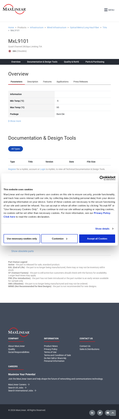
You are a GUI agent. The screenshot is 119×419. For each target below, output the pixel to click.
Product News (51, 346)
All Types (15, 149)
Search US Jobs (16, 387)
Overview (15, 62)
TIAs (105, 27)
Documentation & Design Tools (42, 62)
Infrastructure (36, 27)
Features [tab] (47, 81)
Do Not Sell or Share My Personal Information (55, 359)
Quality (11, 349)
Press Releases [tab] (80, 81)
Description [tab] (32, 81)
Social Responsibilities (18, 352)
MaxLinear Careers (17, 384)
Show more (15, 121)
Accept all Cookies (97, 238)
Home (11, 27)
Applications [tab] (62, 81)
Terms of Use (50, 352)
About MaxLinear (16, 346)
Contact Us (85, 346)
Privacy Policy (102, 213)
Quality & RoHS (71, 62)
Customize (58, 238)
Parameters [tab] (16, 81)
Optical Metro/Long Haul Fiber (84, 27)
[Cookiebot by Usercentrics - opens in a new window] (101, 178)
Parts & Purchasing (95, 62)
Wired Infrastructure (56, 27)
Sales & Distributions (89, 349)
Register (12, 169)
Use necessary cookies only (22, 238)
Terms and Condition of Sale (57, 355)
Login (42, 169)
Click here (9, 216)
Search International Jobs (20, 390)
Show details (102, 228)
